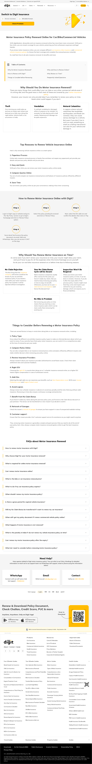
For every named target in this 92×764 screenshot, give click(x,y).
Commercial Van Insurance (54, 684)
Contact (12, 647)
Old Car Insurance (9, 713)
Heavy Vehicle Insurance (54, 704)
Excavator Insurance (52, 692)
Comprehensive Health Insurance (78, 728)
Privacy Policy (8, 750)
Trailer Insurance (51, 688)
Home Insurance (31, 655)
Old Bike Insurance (31, 709)
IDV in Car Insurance (9, 728)
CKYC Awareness (52, 646)
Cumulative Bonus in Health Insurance (76, 689)
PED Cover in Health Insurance (77, 718)
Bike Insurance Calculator (33, 677)
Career (18, 647)
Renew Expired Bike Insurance (34, 699)
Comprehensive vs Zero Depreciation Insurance (53, 673)
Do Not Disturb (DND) (21, 747)
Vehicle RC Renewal (52, 677)
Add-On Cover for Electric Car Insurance (12, 673)
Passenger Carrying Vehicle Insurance (55, 696)
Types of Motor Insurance (54, 668)
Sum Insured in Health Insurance (78, 679)
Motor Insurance (51, 665)
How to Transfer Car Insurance (12, 699)
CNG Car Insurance (9, 668)
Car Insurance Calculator (10, 706)
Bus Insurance (51, 681)
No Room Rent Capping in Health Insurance (78, 695)
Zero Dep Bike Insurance (32, 695)
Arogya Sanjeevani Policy (76, 672)
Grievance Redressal (9, 1)
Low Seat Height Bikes (32, 684)
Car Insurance (31, 640)
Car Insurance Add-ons (10, 735)
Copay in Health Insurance (76, 675)
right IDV (22, 370)
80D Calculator (73, 714)
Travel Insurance (31, 652)
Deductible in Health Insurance (77, 665)
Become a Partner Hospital (55, 652)
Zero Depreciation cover (60, 380)
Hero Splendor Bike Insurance (34, 665)
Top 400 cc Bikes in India (32, 688)
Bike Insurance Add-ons (32, 720)
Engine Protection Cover (10, 681)
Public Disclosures (75, 643)
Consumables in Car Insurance (12, 677)
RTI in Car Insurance (9, 724)
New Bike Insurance (31, 706)
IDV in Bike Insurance (31, 713)
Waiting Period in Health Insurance (78, 725)
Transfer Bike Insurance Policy (34, 681)
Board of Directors (75, 640)
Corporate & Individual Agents (56, 655)
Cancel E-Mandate (52, 640)
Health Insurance (32, 649)
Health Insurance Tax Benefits (77, 721)
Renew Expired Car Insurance (12, 717)
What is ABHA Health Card (76, 711)
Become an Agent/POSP (33, 1)
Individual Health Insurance (76, 668)
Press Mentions (51, 649)
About (6, 647)
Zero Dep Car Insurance (10, 703)
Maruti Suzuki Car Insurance (11, 665)
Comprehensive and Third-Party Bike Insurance (36, 673)
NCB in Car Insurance (10, 731)
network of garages (29, 409)
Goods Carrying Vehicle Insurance (56, 701)
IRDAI (78, 747)
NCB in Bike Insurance (32, 716)
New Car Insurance (9, 710)
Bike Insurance (31, 643)
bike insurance (66, 50)
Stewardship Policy (67, 747)
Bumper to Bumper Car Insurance (13, 721)
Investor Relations (21, 1)
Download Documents (76, 646)
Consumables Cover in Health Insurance (77, 700)
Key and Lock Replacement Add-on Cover (13, 686)
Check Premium (17, 24)
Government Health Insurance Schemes (77, 706)
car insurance (56, 50)
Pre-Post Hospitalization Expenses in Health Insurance (79, 683)
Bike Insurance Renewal (32, 668)
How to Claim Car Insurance (11, 696)
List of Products (51, 643)
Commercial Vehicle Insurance (35, 646)
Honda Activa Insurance (32, 692)
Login (84, 5)
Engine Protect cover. (31, 382)
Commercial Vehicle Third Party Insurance (55, 709)
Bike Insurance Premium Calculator (35, 702)
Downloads (7, 747)
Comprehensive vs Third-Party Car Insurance (13, 691)
